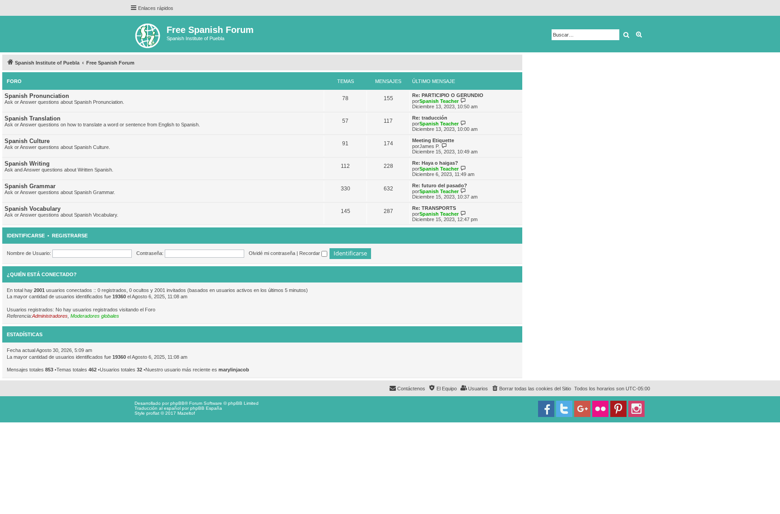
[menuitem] (531, 388)
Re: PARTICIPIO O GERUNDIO (447, 95)
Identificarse (26, 235)
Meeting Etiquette (433, 140)
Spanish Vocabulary (32, 208)
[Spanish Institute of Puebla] (148, 34)
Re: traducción (429, 117)
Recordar (310, 253)
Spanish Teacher (439, 101)
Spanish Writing (27, 163)
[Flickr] (600, 409)
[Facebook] (546, 409)
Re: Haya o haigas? (435, 163)
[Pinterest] (618, 409)
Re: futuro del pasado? (439, 185)
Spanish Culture (27, 141)
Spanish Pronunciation (37, 96)
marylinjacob (233, 369)
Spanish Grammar (30, 186)
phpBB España (206, 408)
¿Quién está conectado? (42, 274)
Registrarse (70, 235)
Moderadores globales (94, 316)
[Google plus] (582, 409)
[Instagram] (636, 409)
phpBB (177, 403)
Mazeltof (186, 413)
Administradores (50, 316)
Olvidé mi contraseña (272, 253)
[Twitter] (564, 409)
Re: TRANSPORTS (434, 208)
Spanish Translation (32, 118)
